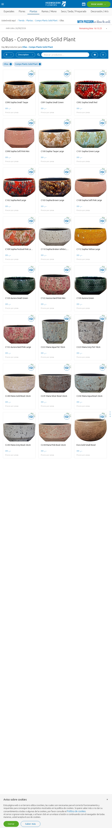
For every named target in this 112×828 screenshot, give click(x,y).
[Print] (95, 54)
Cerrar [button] (11, 824)
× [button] (107, 799)
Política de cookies (76, 811)
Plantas (29, 20)
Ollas (6, 64)
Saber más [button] (30, 824)
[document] (56, 808)
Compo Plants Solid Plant (46, 20)
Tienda (21, 20)
